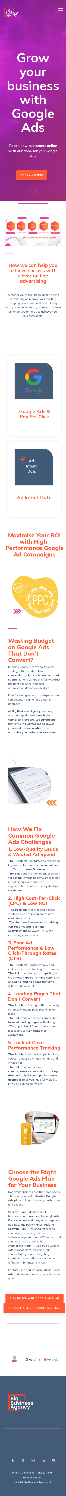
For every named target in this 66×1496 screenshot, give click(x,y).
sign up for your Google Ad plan (34, 1298)
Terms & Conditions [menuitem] (23, 1472)
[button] (60, 10)
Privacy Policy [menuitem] (44, 1472)
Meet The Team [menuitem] (32, 1477)
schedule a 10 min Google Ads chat (34, 1308)
